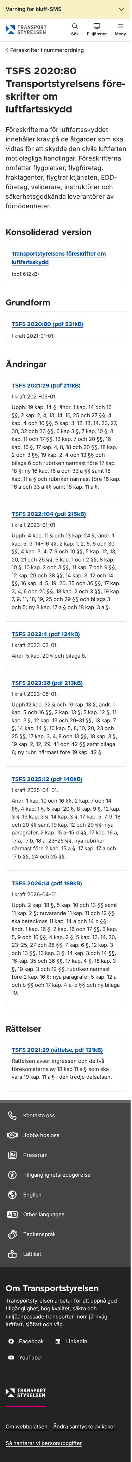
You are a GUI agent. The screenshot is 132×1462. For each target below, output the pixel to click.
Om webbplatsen (27, 1426)
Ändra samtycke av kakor (84, 1426)
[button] (75, 30)
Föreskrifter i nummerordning (47, 50)
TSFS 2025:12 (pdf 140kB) (47, 779)
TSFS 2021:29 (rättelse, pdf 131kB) (57, 1050)
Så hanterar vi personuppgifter (44, 1443)
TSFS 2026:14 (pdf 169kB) (47, 883)
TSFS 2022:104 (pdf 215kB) (49, 514)
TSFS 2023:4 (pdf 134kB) (46, 634)
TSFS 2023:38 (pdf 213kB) (47, 683)
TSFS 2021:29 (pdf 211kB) (46, 386)
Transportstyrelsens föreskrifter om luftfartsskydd (59, 258)
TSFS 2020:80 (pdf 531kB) (47, 324)
